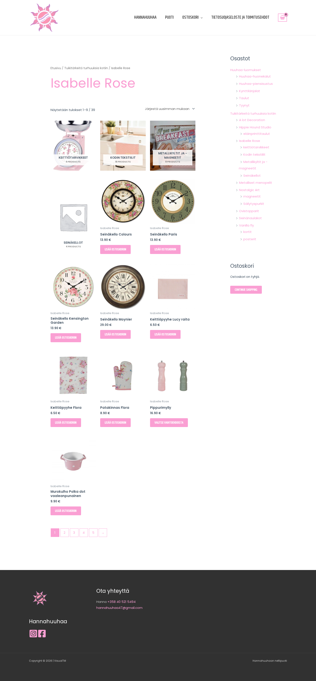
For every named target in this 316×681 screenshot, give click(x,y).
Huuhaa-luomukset (245, 70)
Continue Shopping (246, 289)
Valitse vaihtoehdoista (169, 422)
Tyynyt (244, 105)
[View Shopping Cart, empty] (282, 18)
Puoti (169, 17)
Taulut (244, 98)
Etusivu (56, 68)
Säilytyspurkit (253, 203)
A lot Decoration (252, 120)
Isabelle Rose (249, 140)
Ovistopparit (249, 211)
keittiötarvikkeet (256, 147)
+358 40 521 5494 (121, 601)
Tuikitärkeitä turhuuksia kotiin (86, 68)
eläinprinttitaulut (256, 133)
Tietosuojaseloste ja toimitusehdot (240, 17)
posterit (249, 239)
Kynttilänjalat (249, 91)
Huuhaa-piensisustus (256, 83)
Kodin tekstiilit (254, 154)
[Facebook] (42, 633)
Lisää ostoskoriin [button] (115, 249)
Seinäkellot (252, 175)
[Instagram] (33, 633)
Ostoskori (190, 17)
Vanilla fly (246, 225)
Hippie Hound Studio (255, 127)
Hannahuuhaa (145, 17)
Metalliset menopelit (255, 182)
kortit (247, 232)
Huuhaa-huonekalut (255, 76)
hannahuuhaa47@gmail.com (119, 607)
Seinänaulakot (250, 218)
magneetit (252, 196)
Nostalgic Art (249, 190)
